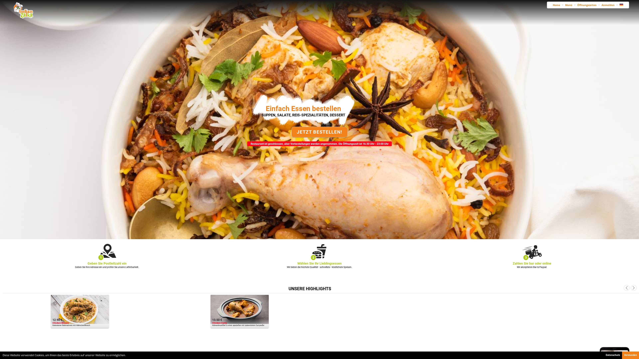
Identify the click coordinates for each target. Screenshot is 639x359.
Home (556, 5)
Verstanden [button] (630, 355)
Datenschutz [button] (613, 355)
